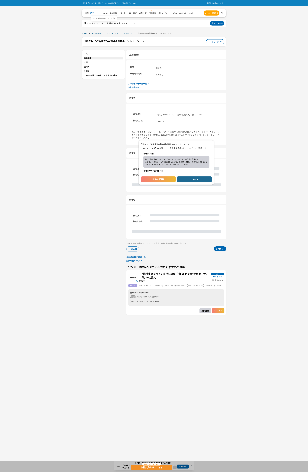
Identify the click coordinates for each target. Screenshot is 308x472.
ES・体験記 (96, 33)
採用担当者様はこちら (214, 3)
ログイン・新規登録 (211, 13)
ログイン (194, 179)
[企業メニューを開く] (133, 277)
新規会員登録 (158, 179)
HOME (84, 33)
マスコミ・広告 (112, 33)
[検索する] (221, 13)
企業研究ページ (134, 87)
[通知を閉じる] (114, 18)
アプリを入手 (218, 23)
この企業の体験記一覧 (137, 83)
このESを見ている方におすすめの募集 (100, 75)
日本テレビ (128, 33)
